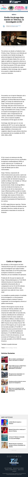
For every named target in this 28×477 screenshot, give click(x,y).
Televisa (15, 347)
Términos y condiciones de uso (11, 469)
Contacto (14, 471)
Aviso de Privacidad (8, 468)
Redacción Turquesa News (16, 25)
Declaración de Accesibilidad (18, 468)
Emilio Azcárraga (9, 347)
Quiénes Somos (21, 469)
